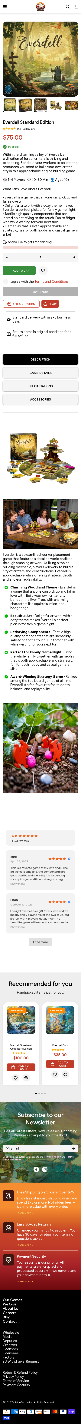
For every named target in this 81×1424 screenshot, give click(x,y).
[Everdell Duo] (60, 1020)
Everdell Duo (60, 1045)
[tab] (40, 372)
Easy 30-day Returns (34, 1224)
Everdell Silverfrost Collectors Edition (21, 1047)
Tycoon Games (21, 1037)
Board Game (21, 1041)
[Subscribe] (73, 1148)
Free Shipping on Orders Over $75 (45, 1192)
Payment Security (31, 1256)
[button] (76, 6)
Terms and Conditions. (52, 282)
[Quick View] (26, 1077)
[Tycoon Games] (40, 6)
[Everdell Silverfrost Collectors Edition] (21, 1020)
